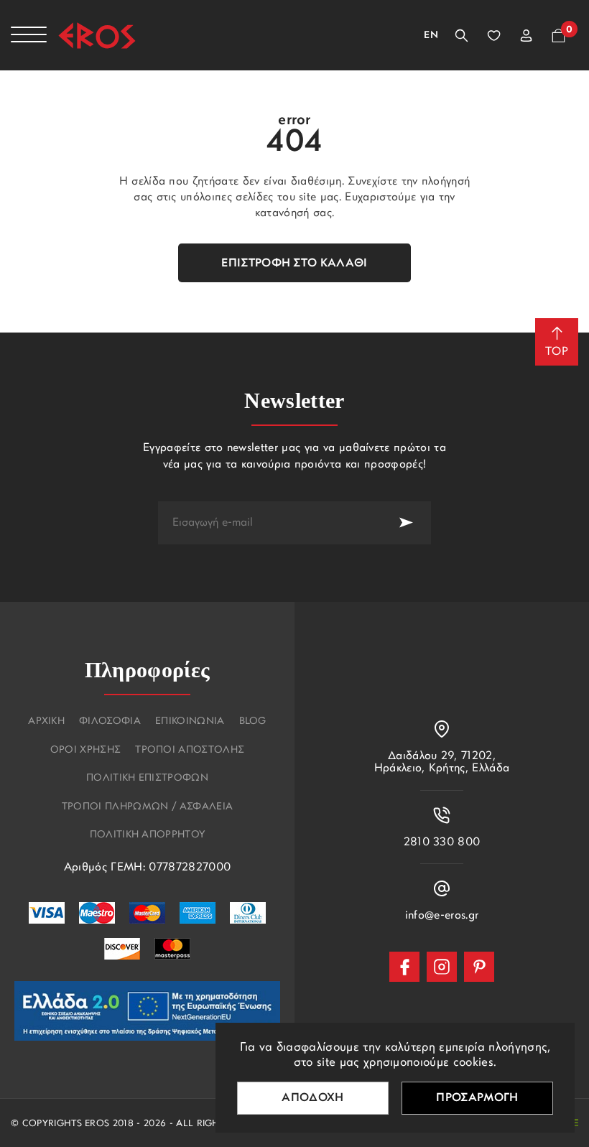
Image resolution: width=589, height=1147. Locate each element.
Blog (252, 722)
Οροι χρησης (85, 751)
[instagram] (442, 967)
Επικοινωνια (190, 722)
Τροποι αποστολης (189, 751)
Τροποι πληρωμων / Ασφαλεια (147, 807)
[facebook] (404, 967)
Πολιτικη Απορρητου (147, 835)
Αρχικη (46, 722)
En (431, 35)
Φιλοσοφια (110, 722)
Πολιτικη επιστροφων (147, 779)
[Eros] (96, 35)
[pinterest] (479, 967)
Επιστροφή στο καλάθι (294, 263)
